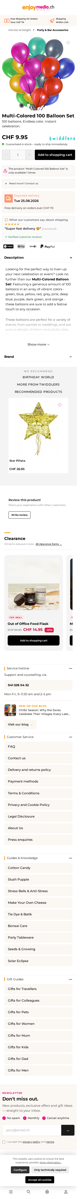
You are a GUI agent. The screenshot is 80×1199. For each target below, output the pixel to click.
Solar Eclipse (18, 961)
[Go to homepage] (38, 7)
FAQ (11, 747)
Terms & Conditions (23, 793)
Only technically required (50, 1169)
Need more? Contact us (23, 183)
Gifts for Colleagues (23, 1000)
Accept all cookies (39, 1179)
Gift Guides (15, 979)
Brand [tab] (9, 357)
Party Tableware (21, 937)
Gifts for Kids (18, 1047)
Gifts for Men (18, 1070)
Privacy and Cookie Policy (28, 805)
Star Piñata (17, 460)
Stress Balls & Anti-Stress (28, 891)
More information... (50, 1162)
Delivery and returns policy (29, 770)
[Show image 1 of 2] (21, 105)
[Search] (28, 1192)
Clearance (14, 538)
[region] (38, 73)
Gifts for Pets (18, 1012)
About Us (15, 828)
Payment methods (23, 781)
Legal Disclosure (21, 816)
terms (50, 1141)
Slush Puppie (18, 879)
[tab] (38, 258)
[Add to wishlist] (68, 42)
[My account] (66, 1192)
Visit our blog (18, 724)
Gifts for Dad (18, 1059)
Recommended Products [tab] (38, 392)
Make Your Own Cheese (27, 903)
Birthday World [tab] (38, 377)
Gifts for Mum (19, 1036)
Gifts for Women (21, 1024)
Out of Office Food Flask (28, 624)
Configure (20, 1169)
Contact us (17, 758)
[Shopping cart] (47, 1192)
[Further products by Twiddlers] (62, 138)
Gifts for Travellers (22, 989)
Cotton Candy (19, 868)
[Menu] (11, 1192)
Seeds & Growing (21, 949)
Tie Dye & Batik (20, 914)
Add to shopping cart (55, 155)
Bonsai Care (17, 926)
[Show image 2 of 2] (28, 105)
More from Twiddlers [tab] (38, 384)
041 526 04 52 (18, 685)
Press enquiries (20, 840)
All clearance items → (49, 544)
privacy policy (31, 1141)
